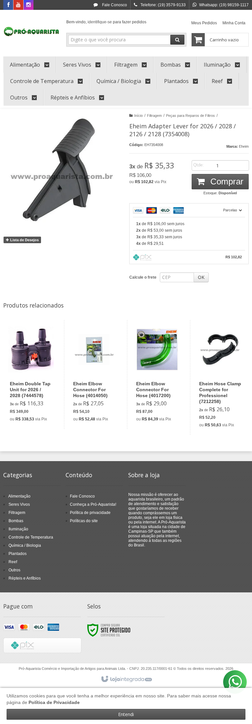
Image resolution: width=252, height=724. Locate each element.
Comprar (225, 181)
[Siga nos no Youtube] (18, 5)
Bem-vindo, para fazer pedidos (106, 22)
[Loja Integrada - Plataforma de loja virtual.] (126, 679)
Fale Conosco (114, 5)
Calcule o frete (143, 277)
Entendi (126, 714)
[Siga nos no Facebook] (8, 5)
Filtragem (154, 115)
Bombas (16, 521)
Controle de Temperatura (31, 537)
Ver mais (35, 398)
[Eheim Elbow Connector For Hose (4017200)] (157, 374)
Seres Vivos (19, 504)
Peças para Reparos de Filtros (190, 115)
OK (201, 277)
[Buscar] (177, 40)
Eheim (244, 146)
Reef (13, 562)
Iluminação (18, 529)
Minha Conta (233, 23)
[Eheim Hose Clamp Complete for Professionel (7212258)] (220, 377)
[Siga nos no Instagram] (28, 5)
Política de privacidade (90, 512)
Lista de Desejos (24, 240)
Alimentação (19, 496)
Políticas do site (84, 521)
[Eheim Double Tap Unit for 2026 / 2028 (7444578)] (31, 374)
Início (138, 115)
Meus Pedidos (204, 23)
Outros (14, 570)
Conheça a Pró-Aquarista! (93, 504)
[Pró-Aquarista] (31, 31)
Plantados (18, 553)
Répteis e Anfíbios (25, 578)
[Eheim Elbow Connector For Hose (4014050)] (94, 374)
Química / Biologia (25, 545)
